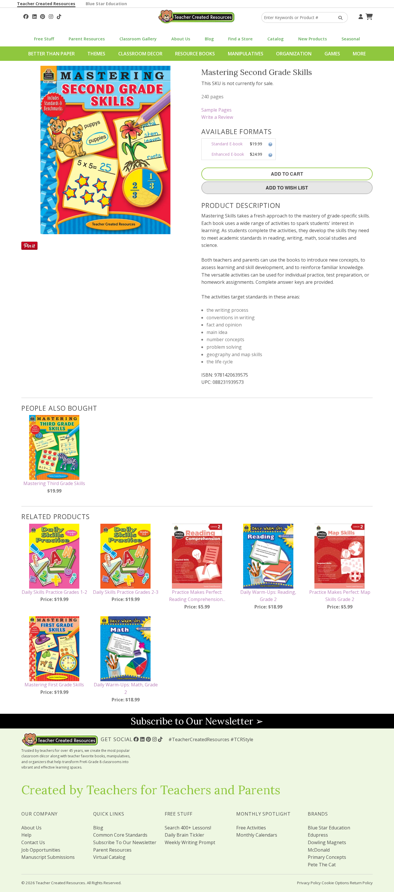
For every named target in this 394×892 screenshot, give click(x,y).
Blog (209, 39)
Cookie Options (335, 882)
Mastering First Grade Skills (54, 684)
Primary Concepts (327, 857)
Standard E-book (227, 144)
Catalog (275, 39)
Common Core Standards (120, 835)
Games (332, 53)
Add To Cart (287, 173)
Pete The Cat (322, 864)
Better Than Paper (51, 53)
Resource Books (195, 53)
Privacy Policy (309, 882)
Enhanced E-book (227, 154)
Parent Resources (87, 39)
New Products (312, 39)
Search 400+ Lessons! (188, 828)
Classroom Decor (140, 53)
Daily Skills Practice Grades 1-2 (54, 592)
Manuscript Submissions (48, 857)
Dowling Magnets (327, 842)
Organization (294, 53)
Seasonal (351, 39)
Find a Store (240, 39)
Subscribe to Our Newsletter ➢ (197, 721)
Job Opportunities (40, 850)
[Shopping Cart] (368, 16)
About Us (180, 39)
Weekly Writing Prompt (190, 842)
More (359, 53)
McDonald (319, 850)
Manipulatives (245, 53)
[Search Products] (338, 17)
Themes (96, 53)
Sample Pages (216, 110)
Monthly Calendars (256, 835)
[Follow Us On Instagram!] (51, 16)
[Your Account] (360, 16)
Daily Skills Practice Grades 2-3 (125, 592)
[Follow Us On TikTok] (59, 16)
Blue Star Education (106, 3)
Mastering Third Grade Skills (54, 483)
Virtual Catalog (109, 857)
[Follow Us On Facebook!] (26, 16)
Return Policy (361, 882)
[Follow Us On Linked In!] (34, 16)
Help (26, 835)
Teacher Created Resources (46, 3)
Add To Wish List (287, 187)
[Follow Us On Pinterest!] (42, 16)
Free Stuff (44, 39)
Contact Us (33, 842)
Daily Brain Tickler (184, 835)
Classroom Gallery (138, 39)
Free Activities (251, 828)
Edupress (318, 835)
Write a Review (217, 117)
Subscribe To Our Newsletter (124, 842)
